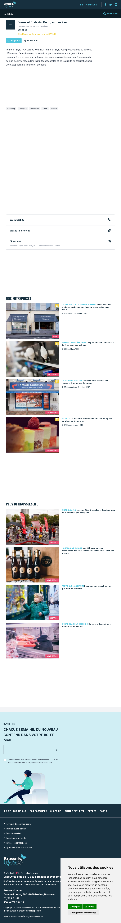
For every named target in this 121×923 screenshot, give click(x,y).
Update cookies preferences (19, 847)
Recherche (112, 13)
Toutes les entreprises (16, 843)
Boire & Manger (38, 811)
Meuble (54, 109)
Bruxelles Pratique (15, 811)
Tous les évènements (16, 838)
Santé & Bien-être (74, 811)
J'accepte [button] (75, 906)
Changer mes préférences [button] (83, 912)
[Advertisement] (60, 133)
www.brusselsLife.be (13, 916)
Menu (10, 14)
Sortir (103, 811)
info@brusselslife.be (33, 916)
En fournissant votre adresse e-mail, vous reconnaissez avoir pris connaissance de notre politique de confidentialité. (33, 761)
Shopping (11, 109)
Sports (92, 811)
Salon (45, 109)
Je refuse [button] (89, 906)
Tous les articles (13, 833)
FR (81, 5)
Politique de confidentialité (18, 824)
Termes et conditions (16, 829)
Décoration (34, 109)
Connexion (91, 5)
